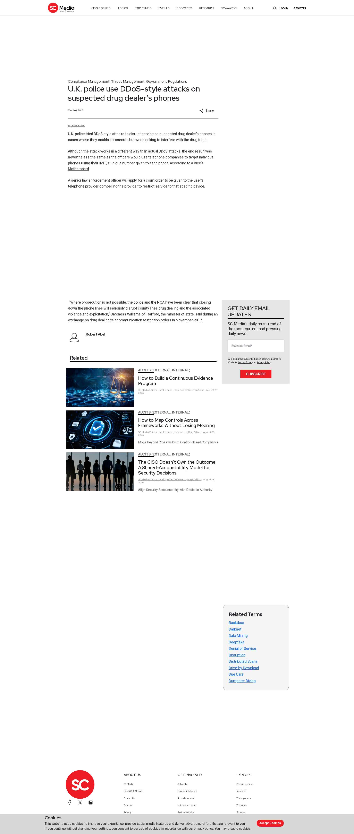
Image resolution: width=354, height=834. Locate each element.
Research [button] (206, 8)
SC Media (129, 784)
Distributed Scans (243, 661)
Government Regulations (166, 81)
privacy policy (203, 829)
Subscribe (256, 374)
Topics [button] (123, 8)
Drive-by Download (244, 668)
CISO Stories (100, 8)
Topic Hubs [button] (143, 8)
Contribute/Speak (187, 791)
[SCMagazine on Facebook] (69, 802)
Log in (283, 8)
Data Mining (238, 635)
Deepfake (236, 642)
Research (241, 791)
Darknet (235, 629)
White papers (243, 798)
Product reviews (244, 784)
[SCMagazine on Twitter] (80, 802)
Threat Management (128, 81)
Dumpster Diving (242, 681)
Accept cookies (270, 823)
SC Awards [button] (229, 8)
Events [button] (164, 8)
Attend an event (186, 798)
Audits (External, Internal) (164, 370)
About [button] (249, 8)
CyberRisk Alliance (133, 791)
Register (300, 8)
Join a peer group (187, 805)
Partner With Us (186, 812)
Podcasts (240, 812)
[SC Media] (61, 7)
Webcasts (241, 805)
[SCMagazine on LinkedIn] (90, 802)
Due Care (236, 674)
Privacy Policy (263, 362)
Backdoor (236, 622)
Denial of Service (242, 648)
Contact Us (129, 798)
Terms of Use (245, 362)
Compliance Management (89, 81)
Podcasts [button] (184, 8)
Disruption (237, 655)
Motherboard (78, 169)
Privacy (127, 812)
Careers (128, 805)
